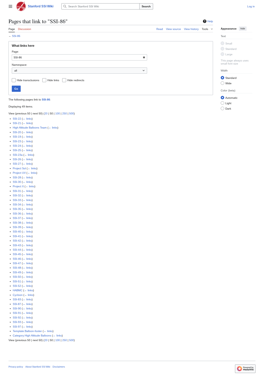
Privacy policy (16, 366)
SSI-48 (17, 267)
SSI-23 (17, 141)
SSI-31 (17, 190)
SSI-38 (17, 222)
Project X (18, 186)
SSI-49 (17, 272)
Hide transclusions (28, 80)
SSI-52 (17, 285)
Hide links (53, 80)
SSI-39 (17, 227)
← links (27, 118)
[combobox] (79, 57)
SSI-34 (17, 204)
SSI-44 (17, 249)
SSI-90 (17, 308)
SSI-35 (17, 208)
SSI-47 (17, 263)
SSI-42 (17, 240)
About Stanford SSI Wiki (37, 366)
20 (46, 113)
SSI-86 (16, 35)
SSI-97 (17, 326)
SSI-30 (17, 181)
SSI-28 (17, 177)
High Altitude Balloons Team (30, 127)
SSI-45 (17, 254)
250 (64, 113)
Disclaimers (59, 366)
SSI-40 (17, 231)
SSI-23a (18, 154)
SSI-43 (17, 245)
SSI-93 (17, 322)
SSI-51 (17, 281)
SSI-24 (17, 145)
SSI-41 (17, 236)
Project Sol (19, 168)
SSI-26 (17, 159)
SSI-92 (17, 317)
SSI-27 (17, 163)
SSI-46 (17, 258)
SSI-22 (17, 118)
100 (57, 113)
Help (210, 21)
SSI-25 (17, 150)
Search (146, 6)
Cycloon (18, 294)
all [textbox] (15, 70)
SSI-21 (17, 123)
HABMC (17, 290)
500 (71, 113)
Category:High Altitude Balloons (32, 335)
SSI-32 (17, 195)
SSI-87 (17, 304)
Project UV (19, 172)
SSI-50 (17, 276)
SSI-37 (17, 218)
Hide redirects (75, 80)
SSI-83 (17, 299)
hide (242, 28)
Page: (15, 51)
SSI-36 (17, 213)
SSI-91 (17, 312)
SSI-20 (17, 132)
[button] (10, 6)
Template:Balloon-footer (27, 331)
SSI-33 (17, 200)
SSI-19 (17, 136)
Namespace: (19, 64)
